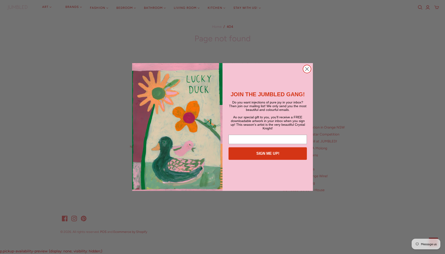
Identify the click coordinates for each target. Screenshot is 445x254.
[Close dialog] (307, 69)
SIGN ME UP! (267, 153)
